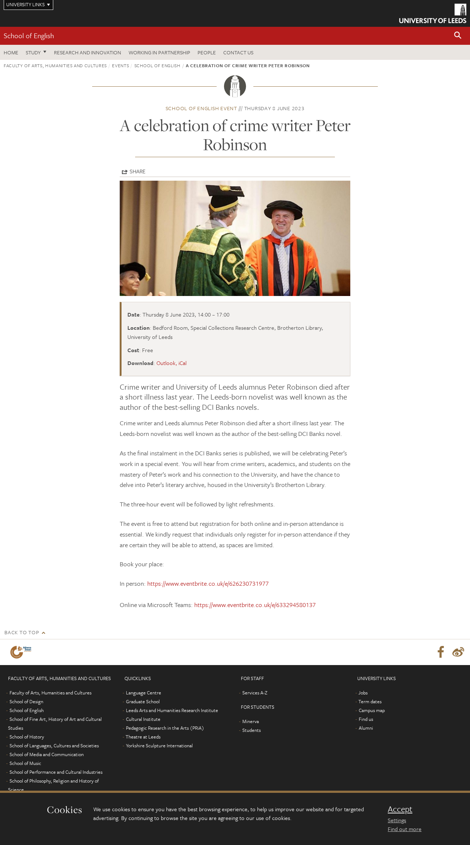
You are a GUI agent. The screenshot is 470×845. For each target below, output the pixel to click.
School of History (27, 736)
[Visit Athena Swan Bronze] (22, 652)
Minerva (250, 721)
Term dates (370, 701)
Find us (366, 719)
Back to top (21, 632)
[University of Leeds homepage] (432, 13)
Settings (397, 820)
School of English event (201, 108)
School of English (29, 35)
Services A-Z (254, 692)
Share (137, 171)
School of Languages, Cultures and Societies (54, 745)
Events (120, 65)
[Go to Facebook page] (440, 652)
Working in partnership (159, 52)
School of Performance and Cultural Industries (56, 772)
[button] (457, 35)
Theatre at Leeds (143, 736)
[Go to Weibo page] (458, 652)
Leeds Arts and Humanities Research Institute (172, 710)
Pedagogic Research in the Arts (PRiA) (165, 728)
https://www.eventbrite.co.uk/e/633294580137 (255, 604)
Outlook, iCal (171, 363)
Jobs (363, 692)
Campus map (372, 710)
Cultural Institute (143, 719)
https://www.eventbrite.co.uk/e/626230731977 (208, 583)
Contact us (238, 52)
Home (11, 52)
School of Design (26, 701)
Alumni (366, 728)
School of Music (25, 763)
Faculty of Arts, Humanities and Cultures (55, 65)
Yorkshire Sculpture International (159, 745)
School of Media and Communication (47, 754)
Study (33, 52)
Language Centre (143, 692)
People (207, 52)
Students (251, 730)
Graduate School (143, 701)
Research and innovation (87, 52)
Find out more (405, 829)
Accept (400, 809)
